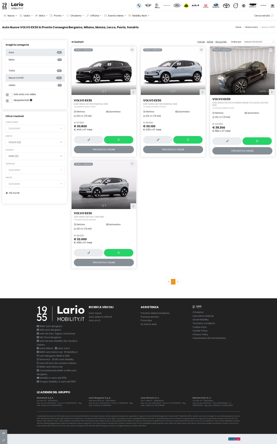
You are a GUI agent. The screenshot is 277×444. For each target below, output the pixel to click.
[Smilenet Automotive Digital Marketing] (234, 439)
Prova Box (146, 320)
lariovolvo (44, 359)
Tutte (35, 70)
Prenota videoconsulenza (155, 313)
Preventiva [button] (104, 149)
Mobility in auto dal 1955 (53, 378)
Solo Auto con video (25, 94)
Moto (42, 15)
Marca (9, 136)
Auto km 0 (94, 320)
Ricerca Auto (251, 27)
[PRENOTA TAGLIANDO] (3, 440)
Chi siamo (75, 15)
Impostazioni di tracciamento (209, 338)
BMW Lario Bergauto (50, 326)
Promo (57, 15)
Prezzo (9, 177)
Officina (94, 15)
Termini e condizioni (204, 323)
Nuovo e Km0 (35, 77)
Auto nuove (95, 313)
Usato (27, 15)
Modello (10, 150)
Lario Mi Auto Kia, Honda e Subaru (57, 363)
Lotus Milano (46, 348)
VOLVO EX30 (91, 103)
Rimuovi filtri (221, 42)
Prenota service (150, 317)
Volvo (200, 42)
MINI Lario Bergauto (50, 329)
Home (238, 27)
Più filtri (14, 193)
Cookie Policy (200, 330)
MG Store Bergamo (50, 337)
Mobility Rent (139, 15)
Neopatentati (22, 100)
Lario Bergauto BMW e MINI (54, 355)
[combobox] (35, 128)
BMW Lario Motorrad (50, 352)
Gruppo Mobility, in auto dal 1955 (57, 381)
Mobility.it (71, 352)
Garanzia (10, 163)
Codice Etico (200, 327)
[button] (133, 92)
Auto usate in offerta (100, 317)
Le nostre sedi (148, 324)
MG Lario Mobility (64, 359)
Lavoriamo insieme (203, 316)
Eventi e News (115, 15)
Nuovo (11, 15)
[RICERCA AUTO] (3, 433)
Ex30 (209, 42)
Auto (35, 52)
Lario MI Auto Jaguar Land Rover (57, 333)
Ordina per (236, 42)
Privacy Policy (200, 334)
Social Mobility (201, 319)
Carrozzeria (12, 122)
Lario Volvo (63, 348)
